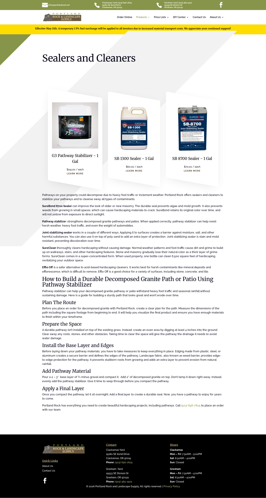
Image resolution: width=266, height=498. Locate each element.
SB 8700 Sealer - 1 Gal (192, 158)
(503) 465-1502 (123, 481)
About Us (215, 17)
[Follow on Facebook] (44, 480)
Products (141, 17)
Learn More (75, 173)
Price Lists (160, 17)
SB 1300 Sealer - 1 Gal (134, 158)
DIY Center (179, 17)
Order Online (124, 17)
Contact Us (199, 17)
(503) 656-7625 (190, 405)
